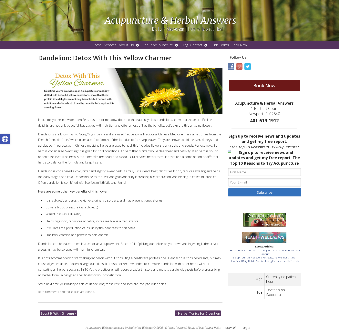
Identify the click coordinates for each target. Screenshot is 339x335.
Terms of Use (195, 328)
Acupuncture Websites (99, 328)
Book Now (239, 45)
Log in (246, 328)
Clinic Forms (220, 45)
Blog (184, 45)
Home (97, 45)
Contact (196, 45)
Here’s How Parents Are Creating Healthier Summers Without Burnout (265, 252)
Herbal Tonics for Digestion (198, 313)
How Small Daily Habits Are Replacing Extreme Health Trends (264, 261)
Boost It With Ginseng (58, 313)
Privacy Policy (213, 328)
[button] (5, 139)
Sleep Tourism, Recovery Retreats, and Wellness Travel (264, 257)
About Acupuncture (157, 45)
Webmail (230, 328)
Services (110, 45)
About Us (126, 45)
